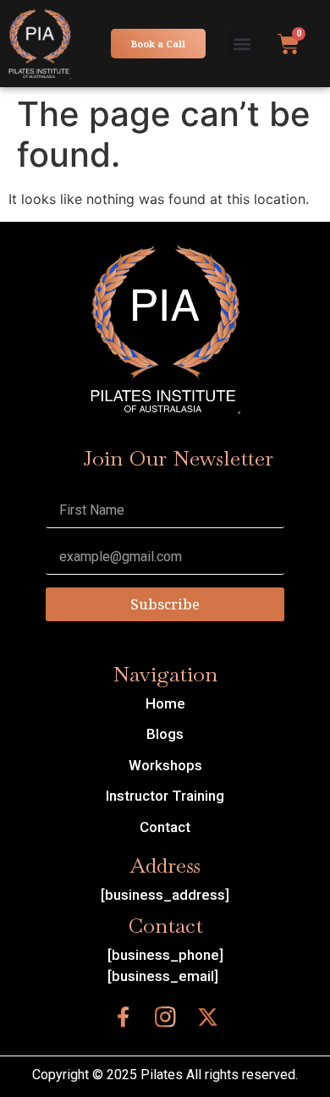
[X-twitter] (207, 1017)
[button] (242, 44)
